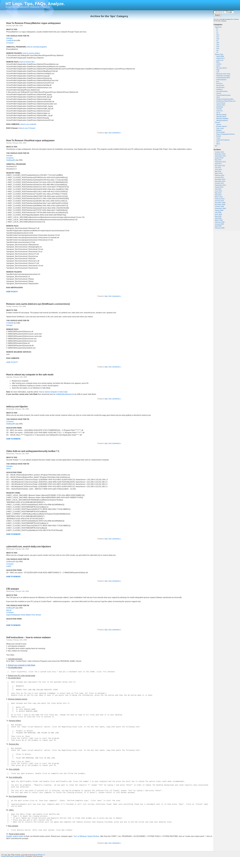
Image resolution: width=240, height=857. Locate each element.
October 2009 (219, 206)
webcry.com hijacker (17, 406)
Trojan (218, 138)
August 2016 (219, 158)
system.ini (219, 110)
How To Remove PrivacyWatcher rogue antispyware (33, 23)
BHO (217, 62)
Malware (219, 130)
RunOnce (219, 83)
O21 (217, 44)
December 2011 (220, 165)
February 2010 (219, 198)
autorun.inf (219, 60)
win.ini (218, 112)
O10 (217, 35)
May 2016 (218, 160)
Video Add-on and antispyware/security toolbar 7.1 (32, 451)
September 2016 (220, 156)
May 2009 (218, 216)
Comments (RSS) (18, 856)
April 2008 (218, 226)
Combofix (9, 40)
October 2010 (219, 183)
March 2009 (219, 220)
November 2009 (220, 204)
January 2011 (219, 177)
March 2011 (218, 173)
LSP (217, 72)
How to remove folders (31, 53)
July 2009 (218, 212)
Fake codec (220, 128)
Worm (218, 144)
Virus (218, 142)
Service (218, 93)
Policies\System (221, 79)
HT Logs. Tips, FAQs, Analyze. (35, 3)
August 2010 (219, 187)
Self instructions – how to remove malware (28, 637)
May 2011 (218, 171)
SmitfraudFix (11, 160)
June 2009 (218, 214)
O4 (217, 50)
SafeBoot (219, 89)
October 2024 (219, 152)
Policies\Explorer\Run (223, 77)
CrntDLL (219, 64)
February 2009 (219, 222)
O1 (217, 33)
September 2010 (220, 185)
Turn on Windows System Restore (86, 836)
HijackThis (218, 27)
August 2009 (219, 210)
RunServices (220, 87)
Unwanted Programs (222, 140)
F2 (217, 29)
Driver (218, 66)
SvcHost (219, 109)
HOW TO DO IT (12, 292)
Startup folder (220, 105)
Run (217, 81)
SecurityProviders (222, 91)
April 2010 (218, 195)
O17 (217, 37)
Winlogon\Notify (221, 114)
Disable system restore (15, 836)
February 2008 (219, 228)
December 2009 (220, 202)
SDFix (8, 469)
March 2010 (219, 197)
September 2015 (220, 162)
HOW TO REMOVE (13, 577)
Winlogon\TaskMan (222, 118)
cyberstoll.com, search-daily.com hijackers (28, 546)
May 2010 (218, 193)
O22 (217, 46)
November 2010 (220, 181)
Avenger (9, 38)
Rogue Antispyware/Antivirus (225, 134)
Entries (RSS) (5, 856)
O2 (217, 40)
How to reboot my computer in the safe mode (29, 374)
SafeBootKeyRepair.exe (65, 394)
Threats (217, 122)
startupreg (219, 107)
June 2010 (218, 191)
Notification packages (223, 75)
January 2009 (219, 224)
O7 (217, 52)
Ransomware (220, 132)
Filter (217, 70)
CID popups (12, 589)
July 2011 (218, 167)
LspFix (8, 566)
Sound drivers (220, 103)
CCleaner (10, 43)
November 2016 (220, 154)
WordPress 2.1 (40, 854)
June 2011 (218, 169)
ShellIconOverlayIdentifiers (224, 99)
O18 (217, 38)
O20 (217, 42)
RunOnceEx (220, 85)
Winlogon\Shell (221, 116)
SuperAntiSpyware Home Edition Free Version (23, 615)
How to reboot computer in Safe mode (53, 392)
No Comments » (115, 133)
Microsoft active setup (223, 74)
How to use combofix (28, 124)
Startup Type (219, 54)
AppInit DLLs (220, 58)
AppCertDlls (220, 56)
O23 (217, 48)
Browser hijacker (221, 126)
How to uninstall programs (37, 47)
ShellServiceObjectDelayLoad (225, 101)
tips (216, 146)
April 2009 (218, 218)
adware (218, 124)
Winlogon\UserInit (222, 120)
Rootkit (218, 136)
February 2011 (219, 175)
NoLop (8, 610)
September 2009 (220, 208)
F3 (217, 31)
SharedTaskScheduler (223, 95)
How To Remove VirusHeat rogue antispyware (30, 140)
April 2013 (218, 163)
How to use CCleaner (27, 128)
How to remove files (27, 62)
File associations (221, 68)
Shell (218, 97)
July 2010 (218, 189)
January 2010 (219, 200)
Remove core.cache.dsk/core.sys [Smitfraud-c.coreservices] (38, 304)
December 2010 (220, 179)
